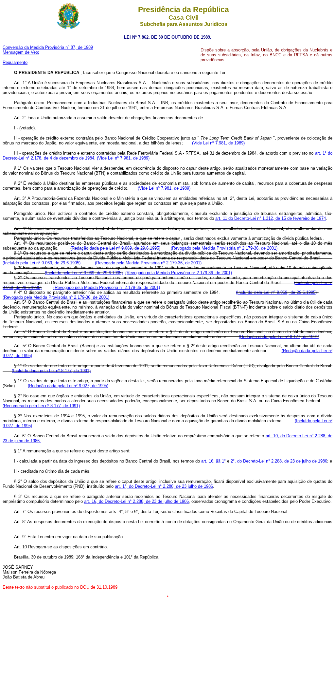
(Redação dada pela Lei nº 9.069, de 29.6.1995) (115, 248)
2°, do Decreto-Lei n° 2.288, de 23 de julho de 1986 (279, 461)
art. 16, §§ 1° (213, 461)
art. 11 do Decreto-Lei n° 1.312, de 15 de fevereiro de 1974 (270, 218)
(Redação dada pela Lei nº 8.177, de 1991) (279, 336)
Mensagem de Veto (21, 52)
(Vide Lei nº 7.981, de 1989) (218, 143)
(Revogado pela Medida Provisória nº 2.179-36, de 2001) (224, 248)
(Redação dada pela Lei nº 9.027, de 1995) (68, 385)
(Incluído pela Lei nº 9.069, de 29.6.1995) (41, 262)
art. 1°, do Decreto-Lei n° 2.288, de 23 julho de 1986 (164, 486)
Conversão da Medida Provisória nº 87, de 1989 (48, 47)
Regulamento (15, 62)
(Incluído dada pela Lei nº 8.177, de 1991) (51, 370)
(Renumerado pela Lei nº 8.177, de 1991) (41, 405)
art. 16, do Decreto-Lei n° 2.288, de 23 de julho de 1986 (136, 501)
